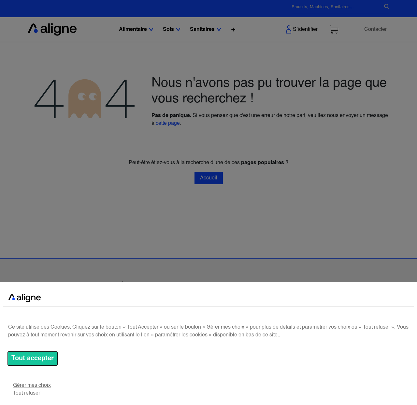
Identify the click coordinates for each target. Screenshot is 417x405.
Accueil (208, 178)
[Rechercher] (384, 7)
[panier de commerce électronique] (334, 29)
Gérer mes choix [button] (32, 385)
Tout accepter (32, 358)
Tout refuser (26, 393)
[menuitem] (233, 29)
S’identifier (305, 29)
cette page (168, 123)
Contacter (375, 29)
